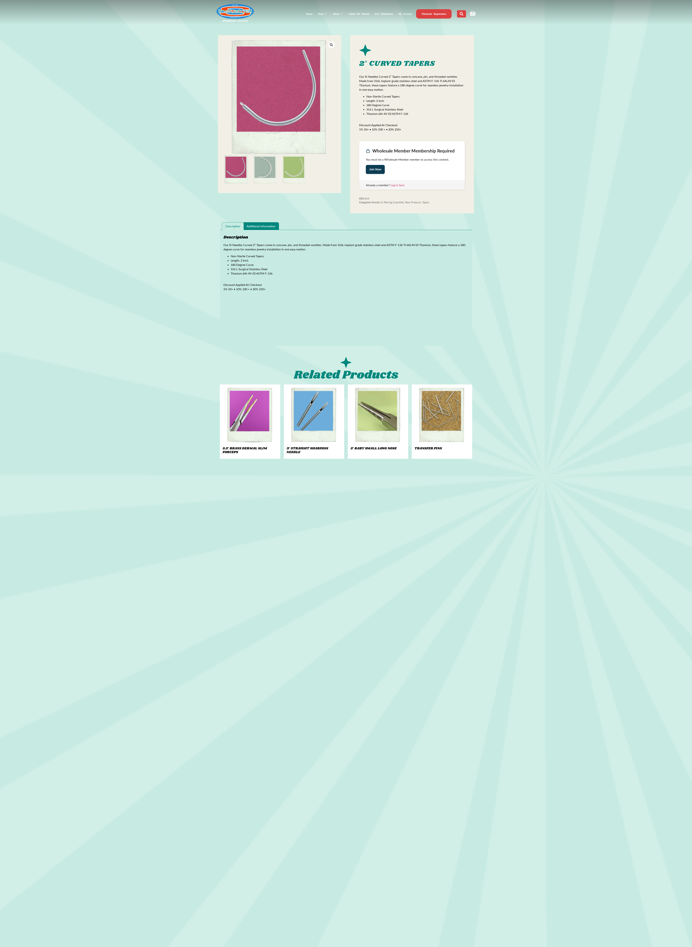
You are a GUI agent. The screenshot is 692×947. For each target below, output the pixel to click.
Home (309, 14)
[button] (331, 45)
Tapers (425, 202)
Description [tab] (232, 226)
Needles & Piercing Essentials (388, 202)
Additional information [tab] (261, 226)
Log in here (397, 185)
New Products (413, 202)
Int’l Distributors (384, 14)
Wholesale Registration (434, 14)
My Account (405, 14)
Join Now (375, 169)
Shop (320, 14)
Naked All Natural (359, 14)
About (336, 14)
